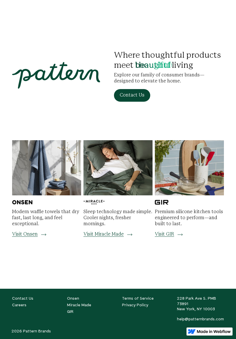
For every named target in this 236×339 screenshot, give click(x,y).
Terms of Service (138, 298)
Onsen (73, 298)
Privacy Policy (135, 305)
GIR (70, 311)
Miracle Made (79, 305)
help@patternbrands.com (200, 319)
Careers (19, 305)
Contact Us (22, 298)
